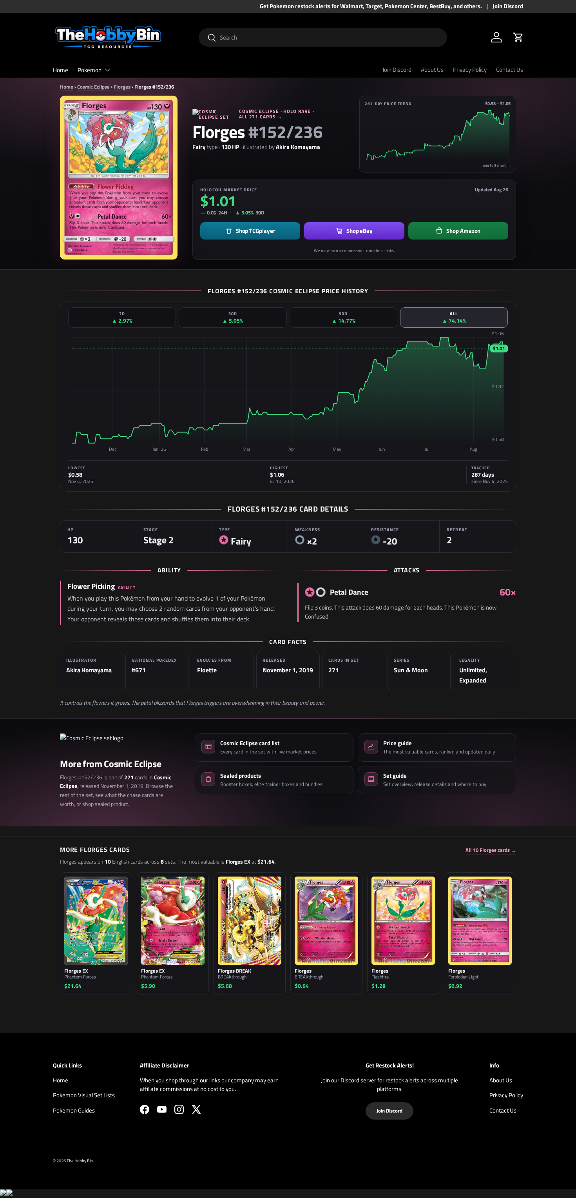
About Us (432, 69)
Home (60, 69)
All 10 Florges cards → (491, 850)
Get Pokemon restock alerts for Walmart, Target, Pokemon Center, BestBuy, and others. (371, 6)
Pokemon (89, 69)
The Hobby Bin (80, 1160)
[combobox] (323, 37)
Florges (122, 87)
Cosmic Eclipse (93, 87)
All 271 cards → (261, 116)
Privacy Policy (470, 69)
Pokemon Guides (74, 1110)
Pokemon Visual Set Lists (84, 1095)
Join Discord (508, 6)
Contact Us (509, 69)
